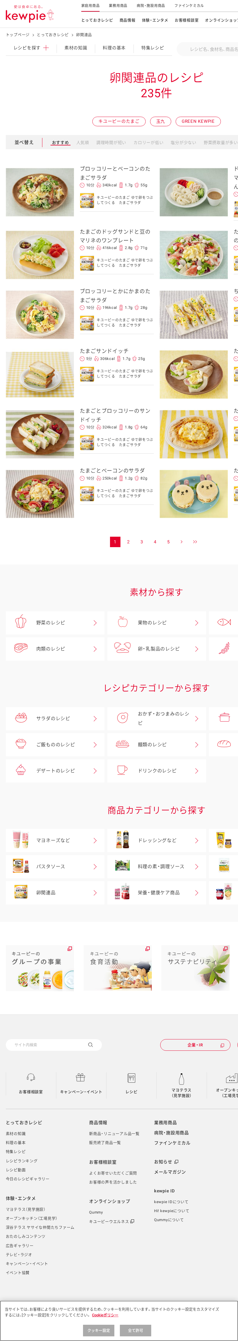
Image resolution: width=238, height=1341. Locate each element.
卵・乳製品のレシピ (159, 649)
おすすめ (60, 142)
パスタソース (51, 866)
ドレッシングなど (157, 840)
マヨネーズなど (53, 840)
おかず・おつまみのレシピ (164, 718)
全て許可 (135, 1330)
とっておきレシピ (97, 20)
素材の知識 (75, 48)
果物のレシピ (152, 623)
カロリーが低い (148, 142)
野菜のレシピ (51, 623)
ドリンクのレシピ (157, 771)
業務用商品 (118, 6)
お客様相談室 (187, 20)
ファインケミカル (189, 6)
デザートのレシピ (55, 771)
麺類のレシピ (152, 744)
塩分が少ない (183, 142)
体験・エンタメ (155, 20)
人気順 (82, 142)
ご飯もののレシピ (55, 744)
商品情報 (128, 20)
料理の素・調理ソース (161, 866)
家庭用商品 (90, 6)
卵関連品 (46, 892)
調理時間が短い (111, 142)
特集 (152, 48)
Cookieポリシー (105, 1315)
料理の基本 (114, 48)
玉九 (160, 121)
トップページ (18, 35)
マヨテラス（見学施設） (182, 1093)
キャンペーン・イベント (81, 1092)
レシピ (131, 1092)
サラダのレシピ (53, 718)
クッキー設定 (98, 1330)
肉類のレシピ (51, 649)
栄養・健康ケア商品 (159, 892)
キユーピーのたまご (119, 121)
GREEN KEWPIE (198, 121)
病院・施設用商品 (151, 6)
